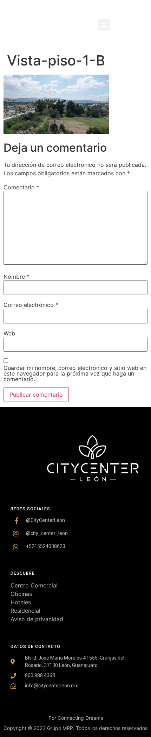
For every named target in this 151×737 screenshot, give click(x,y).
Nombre (16, 276)
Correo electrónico (31, 305)
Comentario (21, 187)
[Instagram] (136, 11)
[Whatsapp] (136, 39)
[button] (104, 25)
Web (9, 333)
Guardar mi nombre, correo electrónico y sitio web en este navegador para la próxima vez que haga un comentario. (75, 373)
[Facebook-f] (136, 25)
